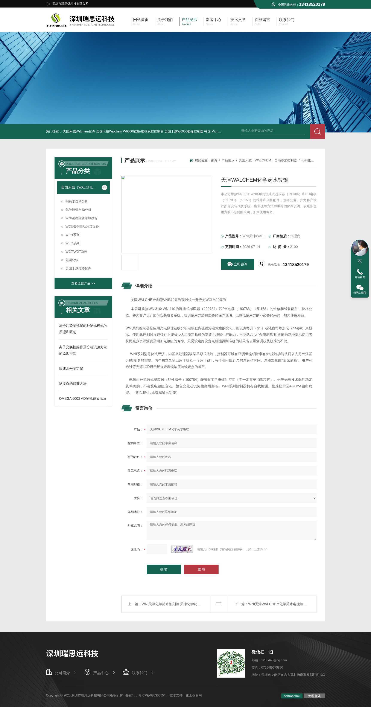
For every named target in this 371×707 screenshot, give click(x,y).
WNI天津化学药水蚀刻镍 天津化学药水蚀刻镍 (176, 604)
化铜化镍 (71, 260)
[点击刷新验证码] (182, 549)
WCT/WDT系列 (76, 251)
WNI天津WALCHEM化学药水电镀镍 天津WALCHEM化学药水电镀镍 (300, 604)
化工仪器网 (194, 695)
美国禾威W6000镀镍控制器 (183, 131)
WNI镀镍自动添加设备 (81, 218)
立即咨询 (241, 264)
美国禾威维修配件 (78, 268)
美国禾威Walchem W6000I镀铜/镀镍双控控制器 (130, 131)
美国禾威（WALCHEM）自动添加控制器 (80, 187)
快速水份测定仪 (71, 368)
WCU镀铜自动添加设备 (82, 226)
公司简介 (62, 673)
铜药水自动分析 (76, 201)
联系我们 (139, 673)
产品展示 (228, 160)
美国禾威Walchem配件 (79, 131)
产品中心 (101, 673)
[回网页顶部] (359, 262)
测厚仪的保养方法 (73, 383)
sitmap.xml (292, 696)
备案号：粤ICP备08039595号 (146, 695)
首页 (214, 160)
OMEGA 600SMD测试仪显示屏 (82, 398)
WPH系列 (72, 235)
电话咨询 (360, 277)
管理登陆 (314, 696)
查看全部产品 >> (83, 283)
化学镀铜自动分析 (78, 209)
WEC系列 (72, 243)
